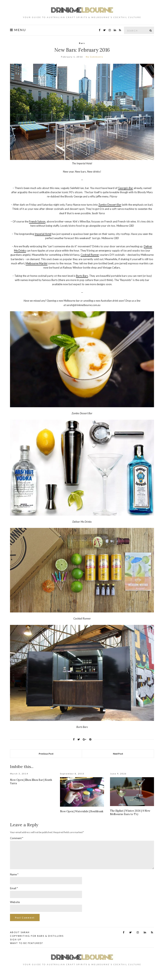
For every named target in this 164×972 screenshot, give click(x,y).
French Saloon (37, 221)
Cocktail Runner (90, 254)
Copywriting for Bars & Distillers (37, 936)
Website (15, 902)
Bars (82, 43)
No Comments (94, 57)
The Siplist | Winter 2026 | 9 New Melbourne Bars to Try (130, 812)
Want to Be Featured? (26, 943)
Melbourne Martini (36, 263)
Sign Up (15, 939)
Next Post (118, 753)
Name (14, 874)
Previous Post (46, 753)
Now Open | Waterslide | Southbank (81, 811)
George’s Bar (125, 188)
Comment (16, 838)
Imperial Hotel (43, 233)
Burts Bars (82, 275)
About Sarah (20, 932)
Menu (19, 29)
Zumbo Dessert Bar (109, 204)
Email (14, 888)
